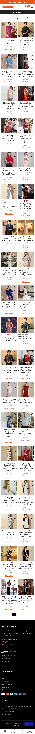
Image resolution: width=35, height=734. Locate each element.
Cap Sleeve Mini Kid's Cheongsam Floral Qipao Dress (9, 338)
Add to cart (9, 49)
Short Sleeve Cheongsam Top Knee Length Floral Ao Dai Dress (9, 137)
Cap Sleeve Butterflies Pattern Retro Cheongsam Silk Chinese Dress (9, 271)
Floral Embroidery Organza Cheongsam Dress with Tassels (25, 401)
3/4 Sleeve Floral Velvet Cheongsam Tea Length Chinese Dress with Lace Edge (9, 566)
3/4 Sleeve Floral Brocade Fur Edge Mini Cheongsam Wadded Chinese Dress (25, 272)
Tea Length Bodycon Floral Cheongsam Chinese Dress (9, 532)
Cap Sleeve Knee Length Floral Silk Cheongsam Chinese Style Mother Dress (25, 73)
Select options (9, 82)
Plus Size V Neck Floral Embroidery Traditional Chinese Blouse (9, 305)
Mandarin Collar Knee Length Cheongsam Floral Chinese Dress (9, 105)
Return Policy (5, 658)
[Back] (3, 12)
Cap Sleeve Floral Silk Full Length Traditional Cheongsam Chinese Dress (9, 433)
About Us (4, 690)
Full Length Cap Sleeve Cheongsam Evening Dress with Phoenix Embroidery (25, 105)
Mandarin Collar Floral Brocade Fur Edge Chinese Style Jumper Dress (26, 533)
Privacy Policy (5, 681)
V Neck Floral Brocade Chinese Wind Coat (9, 42)
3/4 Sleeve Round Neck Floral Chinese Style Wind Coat (9, 401)
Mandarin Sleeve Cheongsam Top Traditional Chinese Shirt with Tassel (9, 171)
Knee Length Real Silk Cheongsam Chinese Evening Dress (25, 171)
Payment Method (6, 664)
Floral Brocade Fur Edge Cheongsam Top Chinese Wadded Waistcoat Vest (25, 369)
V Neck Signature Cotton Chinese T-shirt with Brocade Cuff (25, 432)
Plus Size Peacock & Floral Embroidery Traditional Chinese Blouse (9, 73)
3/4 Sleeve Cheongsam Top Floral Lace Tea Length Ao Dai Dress (25, 305)
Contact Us (5, 667)
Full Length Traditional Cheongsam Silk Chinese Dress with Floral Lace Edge (26, 466)
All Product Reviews (7, 679)
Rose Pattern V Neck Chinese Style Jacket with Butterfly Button (25, 336)
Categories (16, 12)
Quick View (15, 27)
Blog (2, 676)
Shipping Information (8, 655)
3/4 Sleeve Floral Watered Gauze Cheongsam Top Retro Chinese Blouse (26, 138)
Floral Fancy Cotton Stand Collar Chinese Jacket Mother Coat (9, 238)
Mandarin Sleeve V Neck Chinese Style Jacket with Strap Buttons (26, 41)
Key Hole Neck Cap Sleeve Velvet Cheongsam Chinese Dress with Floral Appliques (9, 600)
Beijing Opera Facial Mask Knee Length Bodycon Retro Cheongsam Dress (26, 565)
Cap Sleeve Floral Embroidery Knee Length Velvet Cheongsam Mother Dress (26, 600)
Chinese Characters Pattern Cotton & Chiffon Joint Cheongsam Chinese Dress (9, 204)
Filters (29, 18)
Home (5, 18)
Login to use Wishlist (15, 23)
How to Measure (6, 661)
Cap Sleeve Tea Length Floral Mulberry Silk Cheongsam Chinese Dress (9, 466)
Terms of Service (6, 684)
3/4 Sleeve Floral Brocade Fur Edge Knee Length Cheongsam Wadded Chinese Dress (25, 500)
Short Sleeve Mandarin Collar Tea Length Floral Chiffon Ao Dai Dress (9, 499)
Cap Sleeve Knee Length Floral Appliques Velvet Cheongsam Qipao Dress (25, 206)
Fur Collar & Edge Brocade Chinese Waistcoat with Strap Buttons (9, 369)
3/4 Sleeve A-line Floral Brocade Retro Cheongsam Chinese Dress (25, 239)
